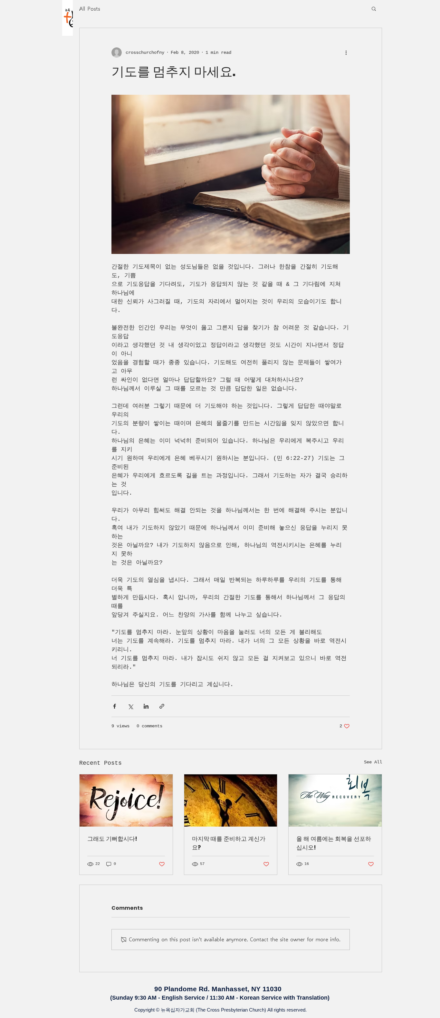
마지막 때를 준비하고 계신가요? (228, 843)
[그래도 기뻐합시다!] (126, 800)
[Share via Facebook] (114, 706)
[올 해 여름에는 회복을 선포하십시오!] (335, 800)
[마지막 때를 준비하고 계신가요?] (230, 800)
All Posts (89, 8)
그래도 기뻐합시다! (112, 839)
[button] (374, 8)
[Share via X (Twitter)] (130, 706)
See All (373, 762)
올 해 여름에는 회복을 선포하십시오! (333, 843)
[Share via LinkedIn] (146, 706)
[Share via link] (162, 706)
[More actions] (346, 52)
